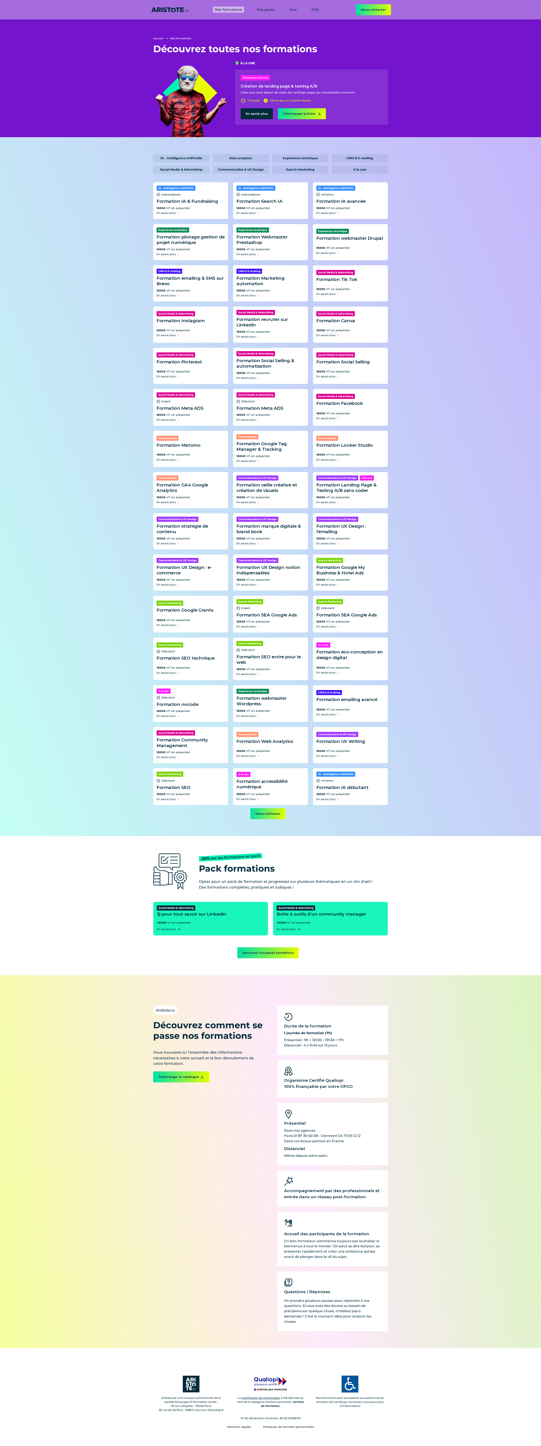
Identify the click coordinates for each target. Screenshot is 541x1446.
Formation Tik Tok (336, 279)
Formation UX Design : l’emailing (341, 528)
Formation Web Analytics (264, 741)
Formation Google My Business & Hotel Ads (340, 570)
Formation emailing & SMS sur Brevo (190, 280)
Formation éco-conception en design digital (349, 654)
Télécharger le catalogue (178, 1077)
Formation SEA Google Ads (266, 615)
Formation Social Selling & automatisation (265, 363)
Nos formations (228, 10)
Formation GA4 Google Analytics (182, 487)
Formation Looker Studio (344, 445)
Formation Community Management (182, 742)
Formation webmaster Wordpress (261, 701)
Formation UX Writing (340, 741)
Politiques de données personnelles (288, 1426)
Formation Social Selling (343, 361)
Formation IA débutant (342, 787)
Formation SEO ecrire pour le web (268, 659)
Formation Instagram (181, 320)
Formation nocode (177, 704)
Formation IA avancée (341, 201)
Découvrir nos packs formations (268, 953)
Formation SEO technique (185, 658)
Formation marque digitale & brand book (268, 528)
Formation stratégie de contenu (182, 528)
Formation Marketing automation (260, 280)
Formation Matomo (178, 445)
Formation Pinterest (179, 361)
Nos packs (266, 10)
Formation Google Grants (185, 610)
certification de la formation (261, 1397)
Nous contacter (373, 10)
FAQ (315, 10)
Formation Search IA (259, 201)
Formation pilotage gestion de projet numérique (191, 239)
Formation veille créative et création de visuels (266, 487)
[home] (170, 10)
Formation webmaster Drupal (349, 238)
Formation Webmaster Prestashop (261, 239)
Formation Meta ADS (180, 408)
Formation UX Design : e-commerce (184, 570)
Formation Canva (335, 320)
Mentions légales (239, 1426)
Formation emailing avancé (346, 699)
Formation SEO (174, 787)
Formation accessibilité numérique (261, 784)
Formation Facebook (339, 403)
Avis (293, 10)
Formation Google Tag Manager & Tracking (261, 446)
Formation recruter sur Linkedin (262, 322)
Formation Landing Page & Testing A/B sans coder (346, 487)
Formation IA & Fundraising (187, 201)
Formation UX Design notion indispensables (268, 570)
